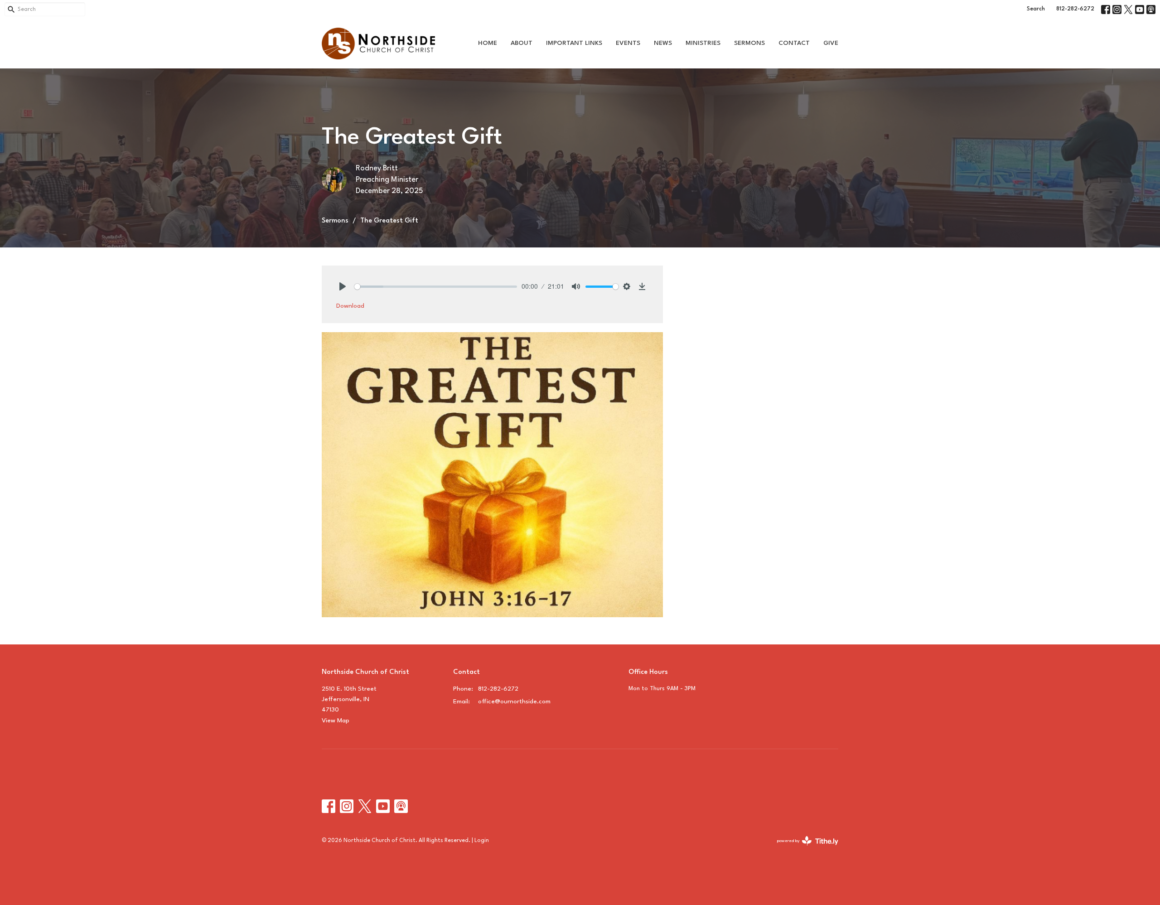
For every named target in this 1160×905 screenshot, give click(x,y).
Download (350, 306)
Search (1036, 9)
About (521, 43)
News (663, 43)
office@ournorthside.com (514, 701)
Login (481, 840)
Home (487, 43)
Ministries (703, 43)
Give (830, 43)
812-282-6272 (1075, 9)
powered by (802, 849)
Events (628, 43)
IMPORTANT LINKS (574, 43)
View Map (335, 720)
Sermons (749, 43)
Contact (794, 43)
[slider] (435, 286)
